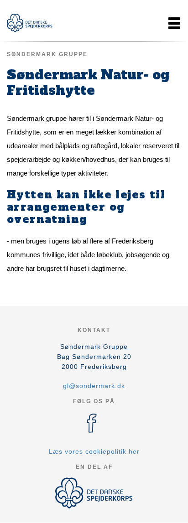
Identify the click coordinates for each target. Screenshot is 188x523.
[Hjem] (29, 23)
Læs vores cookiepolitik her (94, 451)
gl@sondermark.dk (94, 385)
